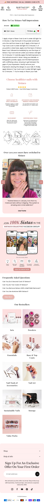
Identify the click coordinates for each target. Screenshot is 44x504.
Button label (5, 218)
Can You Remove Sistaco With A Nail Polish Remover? (21, 288)
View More (8, 297)
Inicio (11, 15)
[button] (2, 8)
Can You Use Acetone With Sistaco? (15, 291)
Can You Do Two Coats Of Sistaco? (15, 285)
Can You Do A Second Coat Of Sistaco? (16, 282)
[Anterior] (3, 182)
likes (30, 31)
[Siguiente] (41, 182)
